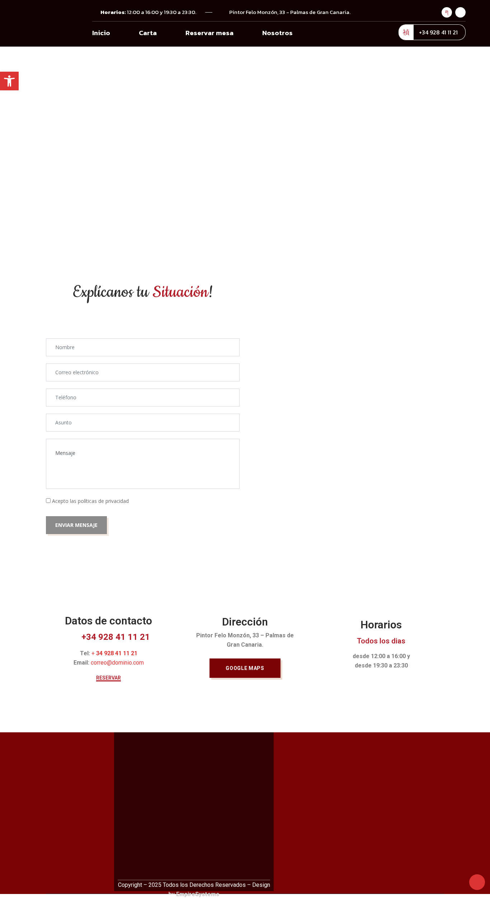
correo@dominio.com (117, 662)
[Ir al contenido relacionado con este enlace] (477, 881)
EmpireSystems (197, 894)
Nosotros (277, 33)
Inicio (101, 33)
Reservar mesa (209, 33)
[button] (108, 678)
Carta (148, 33)
